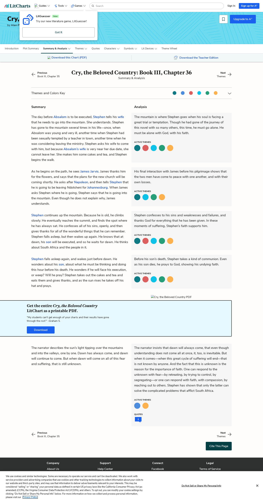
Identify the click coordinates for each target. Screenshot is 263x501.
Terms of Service (210, 469)
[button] (12, 48)
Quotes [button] (96, 48)
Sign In (231, 6)
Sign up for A (249, 6)
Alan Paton (18, 25)
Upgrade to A (242, 19)
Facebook (158, 469)
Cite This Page (218, 446)
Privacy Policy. (30, 497)
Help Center (105, 469)
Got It (58, 32)
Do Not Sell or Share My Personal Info (201, 485)
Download (40, 330)
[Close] (257, 486)
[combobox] (159, 6)
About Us (53, 469)
